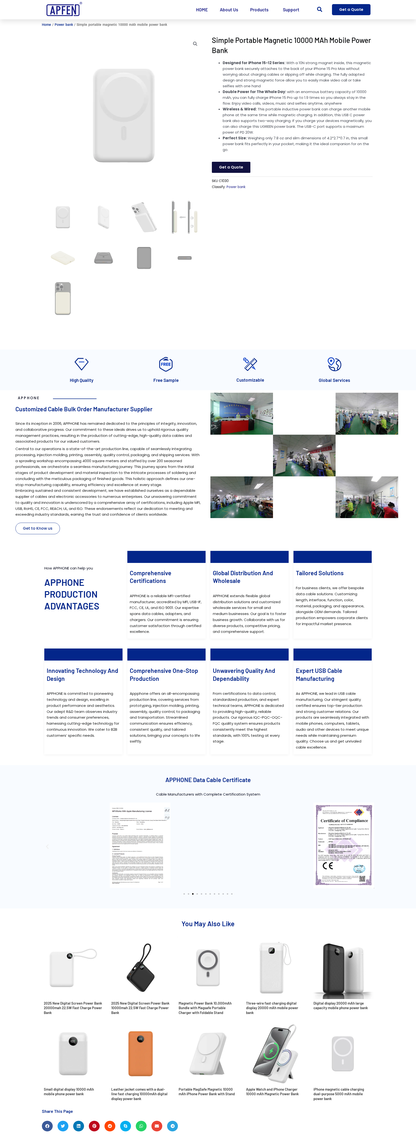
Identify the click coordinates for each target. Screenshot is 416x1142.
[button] (319, 9)
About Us (229, 9)
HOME (202, 9)
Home (46, 25)
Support (291, 9)
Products (259, 9)
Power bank (64, 25)
